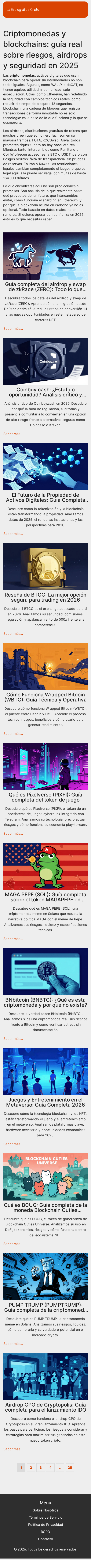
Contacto (45, 1539)
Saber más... (13, 328)
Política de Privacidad (45, 1524)
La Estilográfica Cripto (23, 10)
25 (70, 1467)
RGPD (45, 1532)
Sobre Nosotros (45, 1510)
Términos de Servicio (45, 1517)
